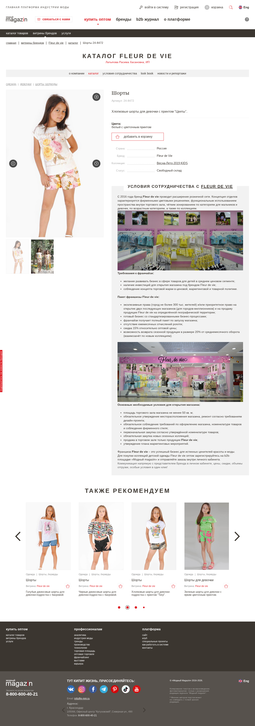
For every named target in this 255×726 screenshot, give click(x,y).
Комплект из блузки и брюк (98, 580)
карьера (78, 663)
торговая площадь (84, 651)
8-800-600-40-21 (22, 694)
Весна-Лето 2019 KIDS (172, 163)
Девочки (25, 84)
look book (147, 73)
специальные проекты (155, 641)
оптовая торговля (84, 654)
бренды (123, 19)
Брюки (30, 580)
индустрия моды (83, 638)
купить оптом (97, 19)
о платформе (177, 19)
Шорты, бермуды (46, 84)
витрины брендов (45, 33)
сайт (144, 635)
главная (11, 42)
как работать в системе (155, 644)
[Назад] (13, 164)
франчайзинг (81, 657)
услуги (66, 33)
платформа (151, 629)
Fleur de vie (56, 42)
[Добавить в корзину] (68, 586)
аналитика (80, 635)
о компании (76, 73)
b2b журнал (147, 19)
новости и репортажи (171, 73)
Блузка (136, 580)
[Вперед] (96, 164)
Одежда (11, 84)
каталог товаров (17, 33)
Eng (246, 7)
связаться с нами (56, 19)
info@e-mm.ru (82, 698)
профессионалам (88, 629)
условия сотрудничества (120, 73)
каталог (73, 42)
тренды (78, 641)
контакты (147, 647)
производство (82, 644)
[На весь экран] (96, 97)
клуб (144, 638)
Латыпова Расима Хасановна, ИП (128, 62)
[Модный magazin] (16, 19)
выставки (79, 660)
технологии (80, 647)
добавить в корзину (138, 136)
